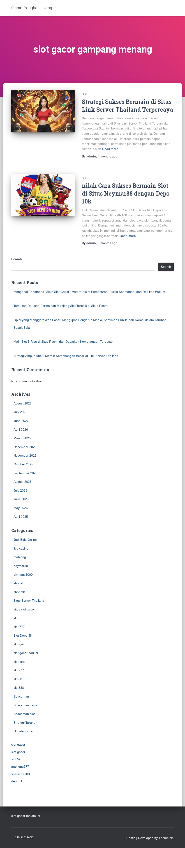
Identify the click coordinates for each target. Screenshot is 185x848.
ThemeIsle (166, 838)
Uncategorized (24, 731)
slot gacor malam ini (25, 816)
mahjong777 (20, 766)
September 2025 (25, 473)
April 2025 (21, 516)
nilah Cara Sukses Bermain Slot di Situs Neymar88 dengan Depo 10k (125, 193)
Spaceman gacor (26, 705)
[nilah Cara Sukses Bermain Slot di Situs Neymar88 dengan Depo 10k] (43, 195)
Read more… (111, 149)
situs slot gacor (24, 609)
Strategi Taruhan (25, 722)
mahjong (20, 557)
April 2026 (21, 429)
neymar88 (21, 566)
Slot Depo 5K (23, 635)
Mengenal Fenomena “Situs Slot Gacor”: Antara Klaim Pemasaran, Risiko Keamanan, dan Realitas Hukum (89, 291)
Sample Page (24, 837)
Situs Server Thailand (29, 600)
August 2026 (23, 403)
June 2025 (21, 499)
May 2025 (21, 508)
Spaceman (21, 696)
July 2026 (20, 412)
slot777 (19, 670)
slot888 (19, 687)
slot (85, 94)
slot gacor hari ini (26, 653)
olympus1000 (23, 574)
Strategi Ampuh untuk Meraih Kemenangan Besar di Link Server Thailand (66, 356)
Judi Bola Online (25, 539)
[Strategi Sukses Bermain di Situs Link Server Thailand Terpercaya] (43, 111)
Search (16, 259)
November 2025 (25, 455)
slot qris (19, 661)
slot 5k (16, 759)
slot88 (18, 679)
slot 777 (19, 626)
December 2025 (25, 447)
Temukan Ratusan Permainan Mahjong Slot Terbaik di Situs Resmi (61, 305)
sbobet (18, 583)
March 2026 (22, 438)
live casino (21, 548)
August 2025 (23, 481)
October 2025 (23, 464)
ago (107, 156)
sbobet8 (19, 592)
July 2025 (20, 490)
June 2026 (21, 421)
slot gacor (21, 644)
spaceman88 (20, 774)
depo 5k (17, 781)
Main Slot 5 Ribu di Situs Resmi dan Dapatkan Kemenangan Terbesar (63, 341)
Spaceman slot (24, 714)
